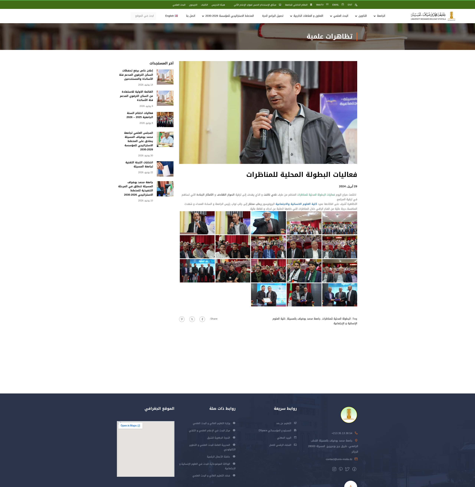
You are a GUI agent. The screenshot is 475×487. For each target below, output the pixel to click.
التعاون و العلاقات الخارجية (308, 15)
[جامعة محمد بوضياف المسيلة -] (433, 16)
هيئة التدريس (218, 5)
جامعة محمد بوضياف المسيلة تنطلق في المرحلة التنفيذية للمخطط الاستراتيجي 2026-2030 (135, 188)
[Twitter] (192, 319)
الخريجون (193, 5)
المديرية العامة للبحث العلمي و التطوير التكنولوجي (212, 447)
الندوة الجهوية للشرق (218, 437)
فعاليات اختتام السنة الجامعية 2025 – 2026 (140, 115)
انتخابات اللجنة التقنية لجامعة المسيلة (139, 164)
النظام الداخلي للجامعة (296, 5)
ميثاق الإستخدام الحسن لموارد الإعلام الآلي (255, 5)
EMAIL (335, 5)
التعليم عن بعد (283, 423)
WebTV (320, 5)
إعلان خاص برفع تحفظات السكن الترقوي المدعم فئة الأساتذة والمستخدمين (136, 74)
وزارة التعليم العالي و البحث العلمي (211, 423)
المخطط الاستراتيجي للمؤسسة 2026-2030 (229, 15)
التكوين (362, 15)
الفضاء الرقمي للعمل (280, 445)
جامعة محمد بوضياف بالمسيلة (303, 318)
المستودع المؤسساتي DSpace (275, 430)
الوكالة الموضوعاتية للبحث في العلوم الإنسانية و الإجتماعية (207, 466)
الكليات (204, 5)
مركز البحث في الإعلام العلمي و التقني (209, 430)
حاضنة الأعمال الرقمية (218, 456)
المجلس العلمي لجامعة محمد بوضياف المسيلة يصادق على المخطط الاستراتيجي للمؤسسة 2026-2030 (138, 141)
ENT (350, 5)
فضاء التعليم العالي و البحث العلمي (211, 475)
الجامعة (381, 15)
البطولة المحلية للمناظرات (336, 318)
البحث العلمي (179, 5)
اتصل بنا (190, 15)
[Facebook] (202, 319)
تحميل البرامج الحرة (272, 15)
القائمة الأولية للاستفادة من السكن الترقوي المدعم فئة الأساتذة (136, 96)
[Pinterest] (182, 319)
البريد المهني (284, 437)
